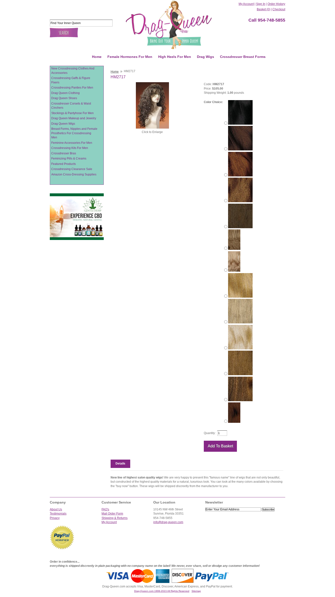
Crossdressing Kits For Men (69, 148)
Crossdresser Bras (63, 153)
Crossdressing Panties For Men (72, 87)
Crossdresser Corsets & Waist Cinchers (71, 106)
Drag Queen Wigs (63, 123)
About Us (56, 509)
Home (97, 57)
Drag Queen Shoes (64, 98)
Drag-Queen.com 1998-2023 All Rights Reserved (161, 591)
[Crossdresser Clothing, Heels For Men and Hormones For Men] (169, 24)
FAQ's (105, 509)
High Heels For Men (174, 57)
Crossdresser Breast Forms (243, 57)
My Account (246, 4)
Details (120, 463)
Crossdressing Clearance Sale (71, 169)
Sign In (260, 4)
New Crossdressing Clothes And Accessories (72, 71)
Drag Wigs (205, 57)
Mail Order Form (112, 513)
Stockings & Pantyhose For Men (72, 113)
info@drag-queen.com (168, 522)
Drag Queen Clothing (65, 93)
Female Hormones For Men (129, 57)
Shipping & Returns (115, 518)
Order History (276, 4)
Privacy (55, 518)
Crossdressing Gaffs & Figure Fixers (70, 80)
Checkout (278, 9)
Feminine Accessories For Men (71, 143)
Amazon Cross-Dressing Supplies (73, 174)
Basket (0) (263, 9)
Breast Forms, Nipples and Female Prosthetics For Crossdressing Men (74, 133)
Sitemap (196, 591)
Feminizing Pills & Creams (68, 158)
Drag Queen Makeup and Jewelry (73, 118)
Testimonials (58, 513)
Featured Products (63, 164)
